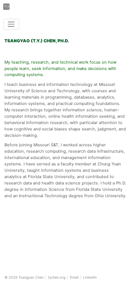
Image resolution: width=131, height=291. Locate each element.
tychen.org (57, 277)
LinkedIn (90, 277)
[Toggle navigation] (11, 24)
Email (74, 277)
